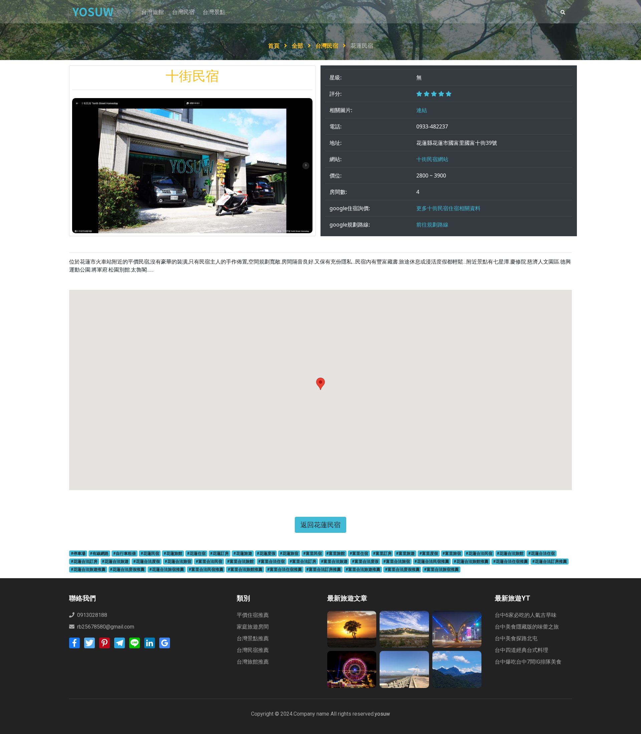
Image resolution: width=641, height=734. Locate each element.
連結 (421, 110)
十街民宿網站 (432, 159)
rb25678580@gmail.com (105, 627)
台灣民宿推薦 (253, 650)
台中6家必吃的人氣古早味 (526, 615)
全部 (298, 45)
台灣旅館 (152, 12)
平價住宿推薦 (253, 615)
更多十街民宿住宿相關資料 (448, 208)
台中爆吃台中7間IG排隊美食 (528, 662)
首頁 (274, 45)
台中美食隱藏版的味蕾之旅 (527, 627)
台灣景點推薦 (253, 638)
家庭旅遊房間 (253, 627)
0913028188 (91, 615)
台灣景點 (214, 12)
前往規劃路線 (432, 224)
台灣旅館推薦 (253, 662)
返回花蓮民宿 (320, 524)
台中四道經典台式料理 (521, 650)
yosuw (382, 714)
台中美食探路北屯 (516, 638)
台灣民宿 (183, 12)
